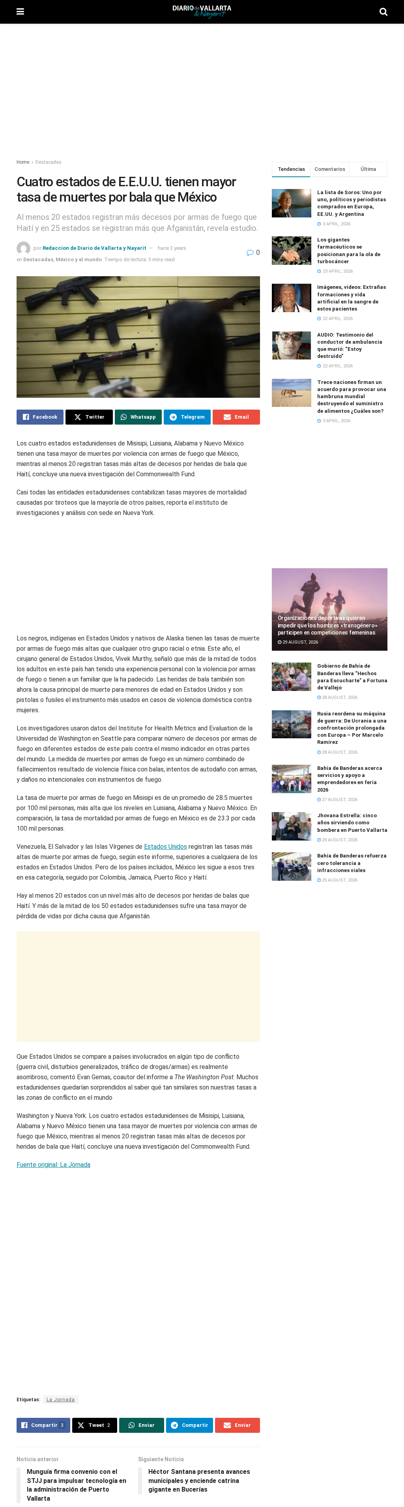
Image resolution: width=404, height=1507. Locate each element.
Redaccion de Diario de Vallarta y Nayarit (94, 248)
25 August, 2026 (339, 839)
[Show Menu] (20, 12)
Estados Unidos (165, 830)
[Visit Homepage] (202, 12)
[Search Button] (383, 12)
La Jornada (61, 1331)
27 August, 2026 (339, 799)
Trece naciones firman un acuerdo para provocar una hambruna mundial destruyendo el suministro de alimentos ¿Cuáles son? (351, 396)
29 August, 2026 (299, 642)
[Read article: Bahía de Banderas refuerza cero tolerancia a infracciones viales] (291, 866)
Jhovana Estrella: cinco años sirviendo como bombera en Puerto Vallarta (352, 822)
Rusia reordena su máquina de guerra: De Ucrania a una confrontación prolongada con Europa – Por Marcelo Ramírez (352, 728)
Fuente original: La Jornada (53, 1148)
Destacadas (49, 162)
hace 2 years (172, 248)
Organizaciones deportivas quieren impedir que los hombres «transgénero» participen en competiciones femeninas (328, 625)
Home (23, 162)
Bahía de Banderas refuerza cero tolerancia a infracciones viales (352, 863)
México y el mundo (79, 259)
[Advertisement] (202, 87)
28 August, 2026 (339, 697)
